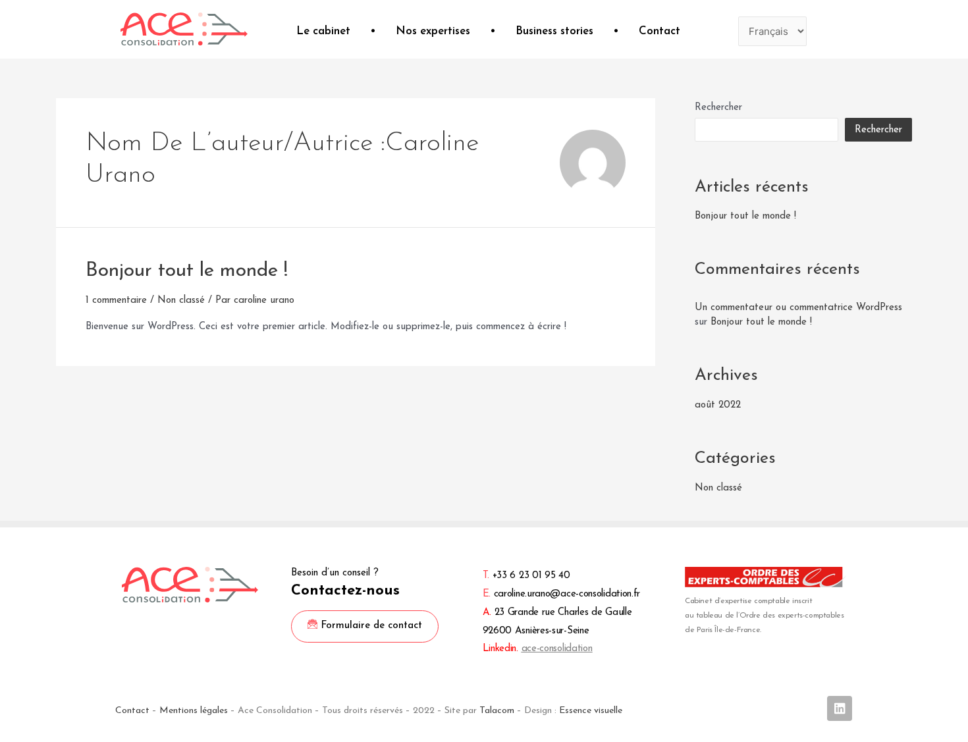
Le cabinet (323, 31)
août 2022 (718, 405)
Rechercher (718, 108)
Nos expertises (433, 31)
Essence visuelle (590, 711)
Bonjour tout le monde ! (187, 271)
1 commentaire (116, 300)
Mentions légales (193, 711)
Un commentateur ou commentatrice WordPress (798, 308)
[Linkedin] (839, 708)
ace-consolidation (557, 649)
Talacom (496, 711)
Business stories (554, 31)
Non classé (181, 300)
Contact (659, 31)
